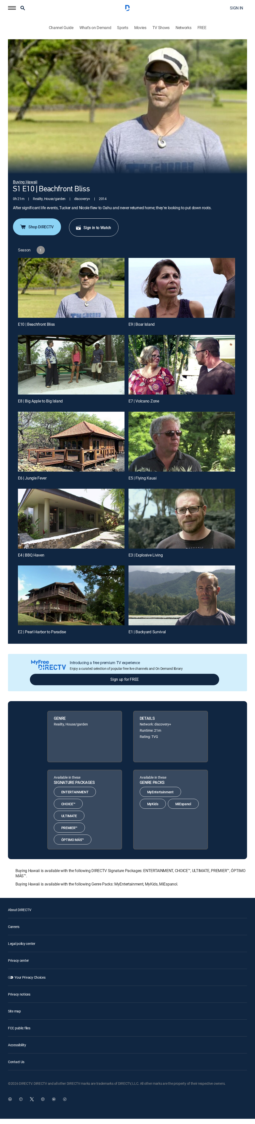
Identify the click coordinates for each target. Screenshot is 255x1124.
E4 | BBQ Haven (31, 555)
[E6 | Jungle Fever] (71, 442)
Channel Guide (61, 27)
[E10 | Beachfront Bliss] (71, 288)
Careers (13, 926)
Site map (14, 1011)
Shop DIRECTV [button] (41, 227)
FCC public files (19, 1028)
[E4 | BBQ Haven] (71, 519)
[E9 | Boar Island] (181, 288)
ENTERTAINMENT (75, 792)
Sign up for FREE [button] (124, 679)
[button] (12, 8)
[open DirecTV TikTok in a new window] (65, 1099)
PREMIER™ (69, 827)
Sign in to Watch (97, 227)
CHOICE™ (68, 804)
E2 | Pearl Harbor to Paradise (42, 632)
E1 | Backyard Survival (147, 632)
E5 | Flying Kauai (142, 478)
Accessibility (17, 1045)
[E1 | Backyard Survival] (181, 595)
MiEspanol (183, 804)
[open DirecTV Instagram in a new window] (43, 1099)
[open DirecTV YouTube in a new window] (54, 1099)
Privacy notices (19, 994)
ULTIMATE (69, 815)
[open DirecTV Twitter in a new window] (32, 1099)
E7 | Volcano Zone (143, 401)
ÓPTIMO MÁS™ (72, 839)
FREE (201, 27)
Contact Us (16, 1061)
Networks (183, 27)
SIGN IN (236, 8)
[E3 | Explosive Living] (181, 519)
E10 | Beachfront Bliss (36, 324)
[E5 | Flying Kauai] (181, 442)
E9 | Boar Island (141, 324)
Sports (122, 27)
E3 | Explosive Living (145, 555)
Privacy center (18, 960)
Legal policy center (21, 943)
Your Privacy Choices (29, 977)
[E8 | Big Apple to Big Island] (71, 365)
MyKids (152, 804)
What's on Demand (95, 27)
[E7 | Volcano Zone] (181, 365)
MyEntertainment (160, 792)
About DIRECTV (19, 909)
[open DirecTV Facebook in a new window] (21, 1099)
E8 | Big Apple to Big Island (40, 401)
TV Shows (161, 27)
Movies (140, 27)
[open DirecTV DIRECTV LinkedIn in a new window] (10, 1099)
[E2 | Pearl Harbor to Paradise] (71, 595)
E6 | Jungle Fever (32, 478)
